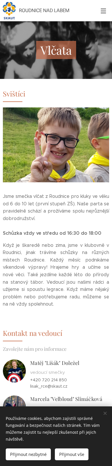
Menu (103, 10)
